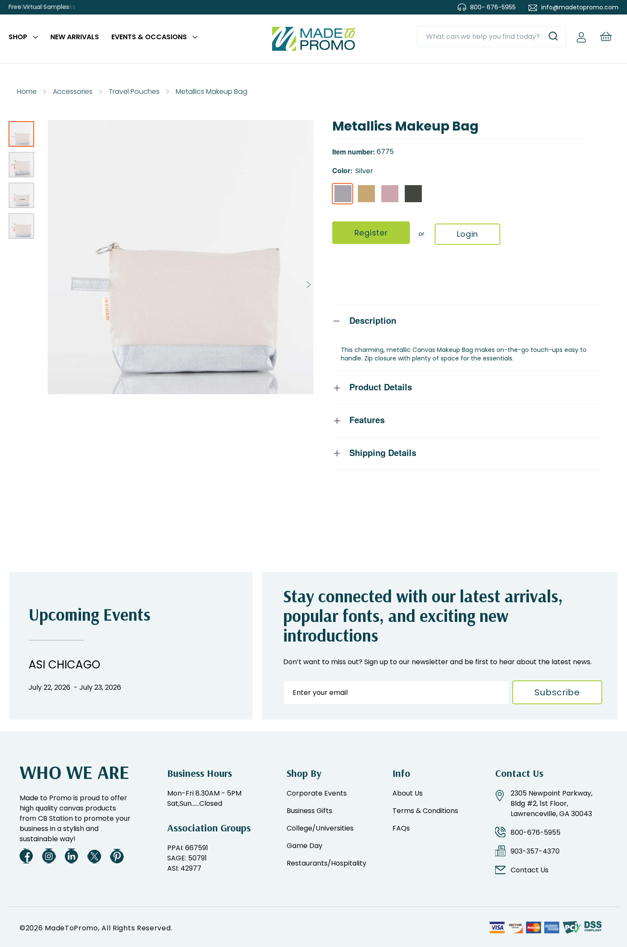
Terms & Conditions (425, 811)
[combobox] (491, 36)
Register (371, 232)
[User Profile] (581, 37)
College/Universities (320, 828)
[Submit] (553, 37)
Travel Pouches (134, 91)
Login (467, 234)
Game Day (304, 846)
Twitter (94, 855)
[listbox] (460, 194)
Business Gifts (309, 811)
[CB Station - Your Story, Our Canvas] (313, 39)
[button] (24, 131)
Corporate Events (317, 793)
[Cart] (605, 36)
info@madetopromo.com (579, 7)
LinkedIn (71, 855)
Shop (18, 37)
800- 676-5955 (493, 7)
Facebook (26, 855)
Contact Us (530, 870)
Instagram (49, 855)
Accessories (73, 91)
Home (27, 91)
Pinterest (117, 855)
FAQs (401, 828)
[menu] (103, 38)
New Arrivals (74, 37)
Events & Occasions (149, 37)
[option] (343, 193)
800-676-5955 (535, 832)
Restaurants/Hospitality (326, 863)
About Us (407, 793)
